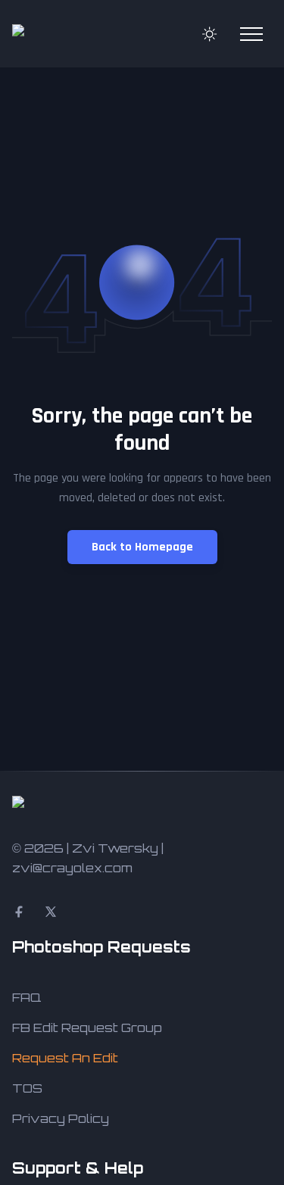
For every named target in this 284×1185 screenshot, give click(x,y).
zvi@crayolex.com (72, 867)
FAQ (27, 997)
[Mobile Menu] (251, 34)
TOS (27, 1088)
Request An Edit (65, 1057)
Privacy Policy (60, 1118)
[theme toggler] (209, 34)
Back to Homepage (142, 547)
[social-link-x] (51, 911)
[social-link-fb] (19, 911)
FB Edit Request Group (87, 1027)
